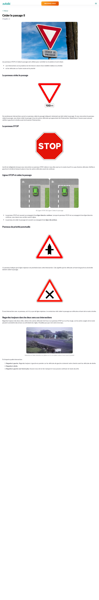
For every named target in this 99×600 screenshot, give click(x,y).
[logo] (3, 3)
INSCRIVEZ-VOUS (50, 3)
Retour (6, 11)
